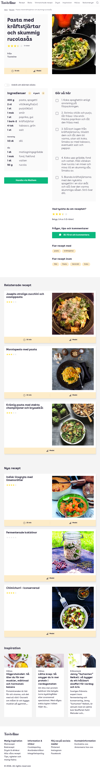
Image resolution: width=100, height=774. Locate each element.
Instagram (56, 750)
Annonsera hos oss (83, 747)
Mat (55, 264)
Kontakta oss (81, 744)
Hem (6, 10)
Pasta (64, 264)
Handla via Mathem (26, 180)
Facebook (56, 754)
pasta (56, 251)
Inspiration (67, 3)
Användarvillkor (36, 750)
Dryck (57, 3)
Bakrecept (9, 747)
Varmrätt (75, 264)
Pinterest (55, 747)
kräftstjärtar (69, 251)
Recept (22, 3)
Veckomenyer (88, 3)
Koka (86, 264)
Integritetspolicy (36, 754)
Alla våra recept (12, 754)
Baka (30, 3)
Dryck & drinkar (12, 750)
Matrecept (9, 744)
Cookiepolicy (34, 747)
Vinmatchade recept (44, 3)
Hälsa (77, 3)
